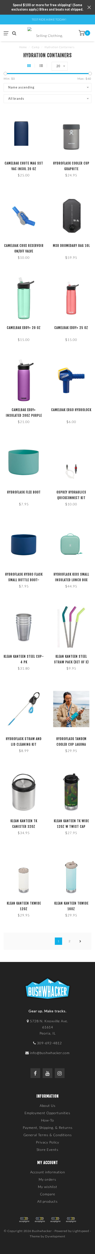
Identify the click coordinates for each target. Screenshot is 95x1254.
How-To (47, 1120)
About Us (48, 1105)
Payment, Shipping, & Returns (48, 1127)
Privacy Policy (47, 1142)
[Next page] (80, 941)
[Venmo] (71, 1219)
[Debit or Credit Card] (24, 1219)
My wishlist (47, 1187)
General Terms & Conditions (47, 1135)
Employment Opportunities (47, 1113)
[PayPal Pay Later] (55, 1219)
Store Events (47, 1149)
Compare (47, 1194)
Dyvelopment (55, 1236)
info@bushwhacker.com (50, 1053)
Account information (47, 1172)
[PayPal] (40, 1219)
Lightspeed (81, 1231)
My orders (47, 1179)
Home (23, 47)
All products (47, 1201)
